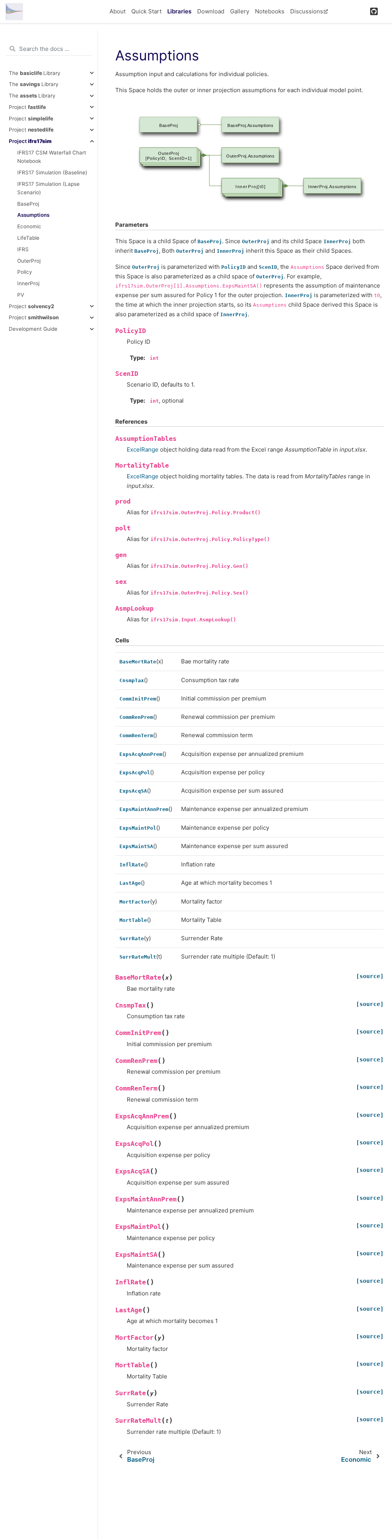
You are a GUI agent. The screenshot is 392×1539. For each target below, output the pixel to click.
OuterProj (29, 261)
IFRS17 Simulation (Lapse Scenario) (48, 188)
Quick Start (146, 11)
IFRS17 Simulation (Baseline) (52, 172)
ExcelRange (142, 449)
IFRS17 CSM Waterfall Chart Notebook (51, 157)
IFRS (23, 249)
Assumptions (33, 215)
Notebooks (269, 11)
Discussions (306, 11)
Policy (24, 272)
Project (27, 107)
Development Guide (33, 329)
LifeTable (28, 238)
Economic (29, 226)
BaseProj (28, 204)
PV (20, 295)
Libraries (179, 11)
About (117, 11)
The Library (34, 73)
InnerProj (28, 283)
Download (210, 11)
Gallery (239, 11)
